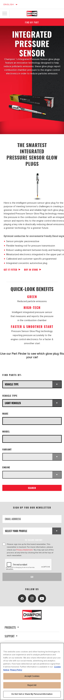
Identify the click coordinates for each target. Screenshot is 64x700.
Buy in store (31, 269)
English (9, 4)
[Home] (32, 14)
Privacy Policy (16, 670)
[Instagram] (32, 598)
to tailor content (33, 540)
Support (10, 636)
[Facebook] (22, 598)
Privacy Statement (24, 550)
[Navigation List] (4, 13)
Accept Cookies (32, 676)
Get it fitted (10, 269)
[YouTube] (42, 598)
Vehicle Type (9, 395)
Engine (6, 467)
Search (32, 488)
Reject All (31, 685)
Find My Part (32, 22)
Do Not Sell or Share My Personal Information (32, 694)
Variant (7, 449)
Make (5, 413)
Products (10, 627)
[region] (32, 671)
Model (6, 431)
